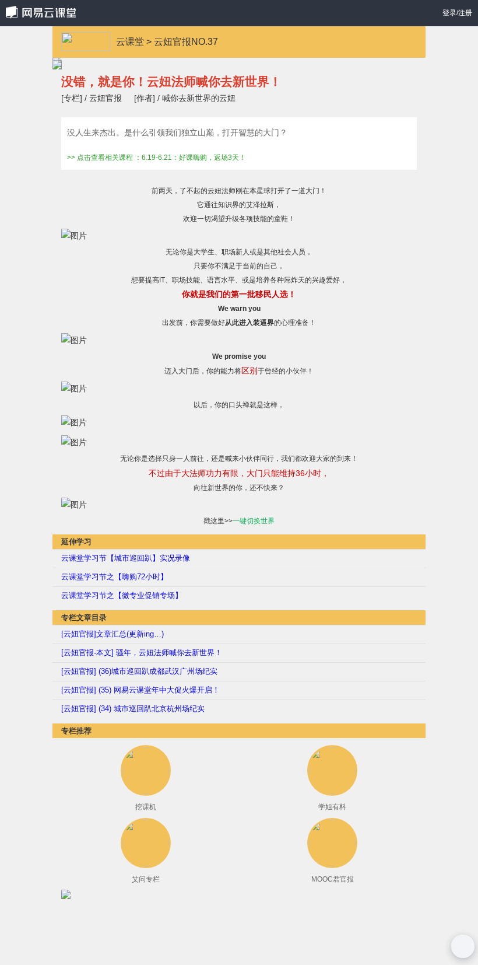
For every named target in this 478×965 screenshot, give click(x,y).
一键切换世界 (254, 521)
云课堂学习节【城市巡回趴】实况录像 (125, 558)
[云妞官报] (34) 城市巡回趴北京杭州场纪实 (133, 708)
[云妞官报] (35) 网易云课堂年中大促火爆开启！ (140, 690)
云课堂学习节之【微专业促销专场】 (121, 595)
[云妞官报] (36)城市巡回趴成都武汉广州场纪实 (139, 671)
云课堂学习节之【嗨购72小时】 (114, 576)
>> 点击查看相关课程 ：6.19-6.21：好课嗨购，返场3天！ (156, 158)
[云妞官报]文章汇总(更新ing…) (112, 634)
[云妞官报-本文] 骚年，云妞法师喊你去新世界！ (141, 652)
